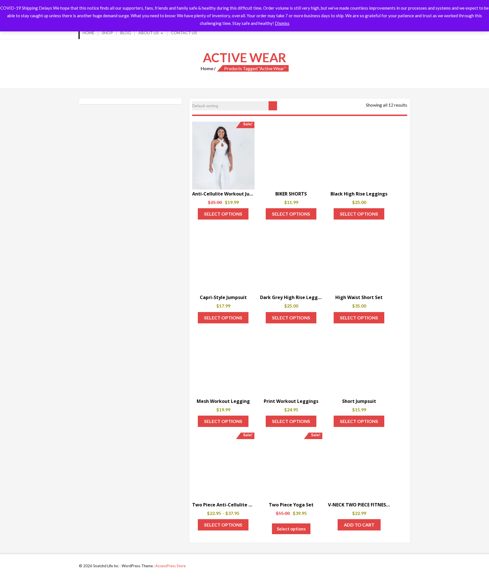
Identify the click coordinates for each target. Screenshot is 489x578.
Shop (107, 32)
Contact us (184, 32)
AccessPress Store (170, 566)
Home (89, 32)
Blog (125, 32)
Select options (223, 213)
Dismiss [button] (282, 23)
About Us (148, 32)
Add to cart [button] (359, 524)
